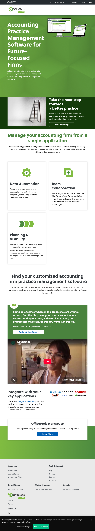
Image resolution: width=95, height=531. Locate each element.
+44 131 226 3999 (45, 489)
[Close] (91, 520)
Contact (74, 2)
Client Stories (13, 473)
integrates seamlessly (27, 401)
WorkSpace (12, 470)
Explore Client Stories (28, 332)
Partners (52, 477)
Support (82, 2)
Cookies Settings (23, 527)
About (10, 500)
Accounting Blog (15, 477)
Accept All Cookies (41, 527)
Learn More (47, 434)
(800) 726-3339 (17, 489)
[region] (47, 523)
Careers (11, 504)
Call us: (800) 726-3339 (59, 2)
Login (90, 2)
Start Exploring (61, 124)
